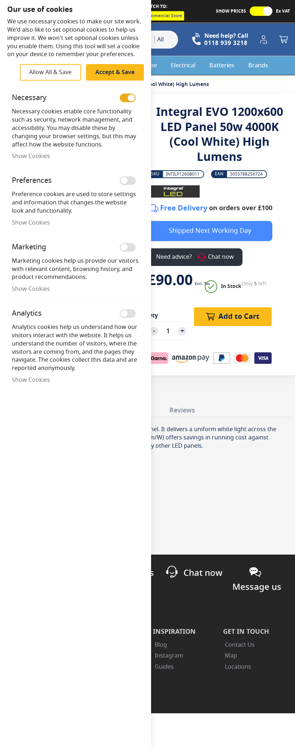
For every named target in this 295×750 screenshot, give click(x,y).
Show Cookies (31, 156)
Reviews (182, 410)
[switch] (128, 98)
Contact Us (240, 645)
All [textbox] (160, 39)
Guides (164, 667)
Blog (161, 645)
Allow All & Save (50, 72)
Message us (256, 586)
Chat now (202, 572)
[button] (264, 39)
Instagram (169, 655)
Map (231, 655)
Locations (238, 667)
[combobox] (166, 40)
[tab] (182, 408)
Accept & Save (115, 72)
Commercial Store (163, 16)
